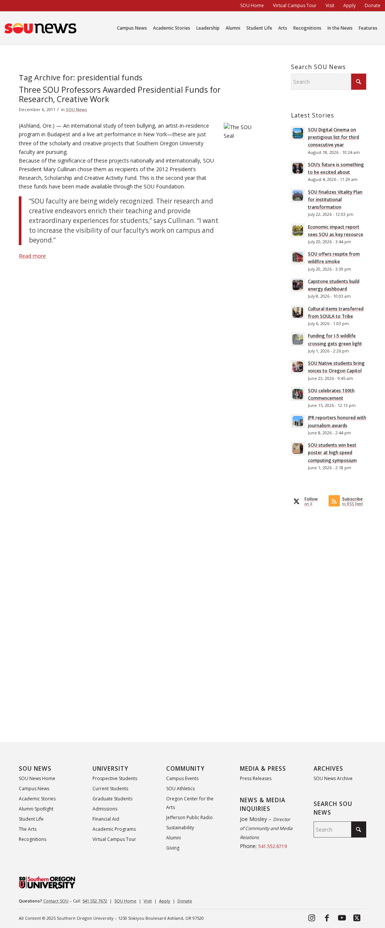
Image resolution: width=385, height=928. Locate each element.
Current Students (110, 788)
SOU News (76, 109)
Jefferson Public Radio (189, 817)
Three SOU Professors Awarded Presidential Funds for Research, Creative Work (120, 94)
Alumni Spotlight (36, 809)
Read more (32, 255)
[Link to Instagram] (311, 917)
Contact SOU (55, 901)
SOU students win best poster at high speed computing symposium (332, 452)
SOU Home (125, 901)
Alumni (173, 838)
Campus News (34, 788)
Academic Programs (114, 829)
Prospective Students (114, 778)
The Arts (27, 829)
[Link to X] (356, 917)
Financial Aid (105, 819)
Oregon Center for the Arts (190, 802)
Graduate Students (112, 798)
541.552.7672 (94, 901)
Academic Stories (37, 798)
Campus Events (182, 778)
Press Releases (255, 778)
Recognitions (32, 839)
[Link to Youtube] (341, 917)
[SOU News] (41, 28)
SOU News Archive (333, 778)
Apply (164, 901)
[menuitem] (252, 6)
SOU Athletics (180, 788)
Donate (184, 901)
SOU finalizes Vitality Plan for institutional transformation (335, 199)
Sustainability (180, 827)
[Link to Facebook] (326, 917)
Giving (172, 848)
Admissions (104, 809)
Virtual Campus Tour (114, 839)
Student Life (31, 819)
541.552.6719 (272, 846)
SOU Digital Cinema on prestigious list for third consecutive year (333, 137)
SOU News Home (37, 778)
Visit (148, 901)
